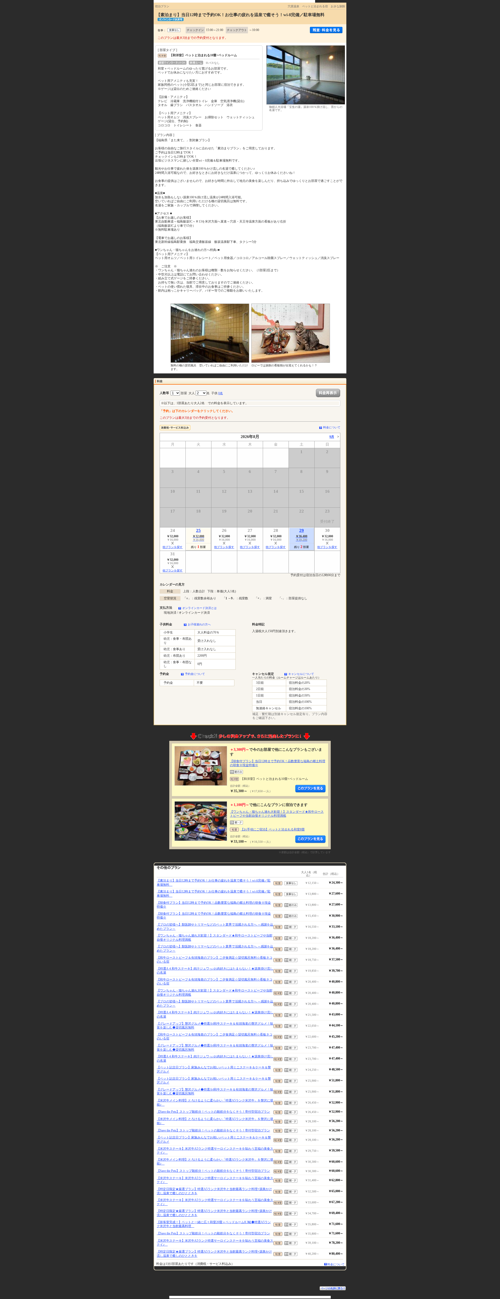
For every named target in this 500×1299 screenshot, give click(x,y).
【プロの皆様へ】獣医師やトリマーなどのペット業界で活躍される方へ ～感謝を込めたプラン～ (215, 927)
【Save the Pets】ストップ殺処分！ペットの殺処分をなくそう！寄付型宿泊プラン (213, 1111)
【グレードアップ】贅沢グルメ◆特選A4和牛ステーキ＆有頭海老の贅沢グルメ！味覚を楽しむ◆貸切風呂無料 (215, 1026)
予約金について (195, 673)
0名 (220, 393)
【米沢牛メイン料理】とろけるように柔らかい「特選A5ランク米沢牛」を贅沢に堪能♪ (215, 1102)
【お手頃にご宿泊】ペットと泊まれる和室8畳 (273, 829)
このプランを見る (310, 789)
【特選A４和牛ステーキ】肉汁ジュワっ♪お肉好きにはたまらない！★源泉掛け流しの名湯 (215, 971)
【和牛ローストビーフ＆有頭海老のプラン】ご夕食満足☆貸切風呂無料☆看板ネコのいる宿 (214, 960)
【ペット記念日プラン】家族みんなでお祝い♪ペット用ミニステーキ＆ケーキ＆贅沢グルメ (214, 1069)
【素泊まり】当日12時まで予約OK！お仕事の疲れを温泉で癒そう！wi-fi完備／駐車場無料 (214, 882)
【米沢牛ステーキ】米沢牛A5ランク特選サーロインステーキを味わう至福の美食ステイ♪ (215, 1151)
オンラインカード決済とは (199, 608)
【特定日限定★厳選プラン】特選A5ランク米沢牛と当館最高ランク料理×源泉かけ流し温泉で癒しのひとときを (214, 1191)
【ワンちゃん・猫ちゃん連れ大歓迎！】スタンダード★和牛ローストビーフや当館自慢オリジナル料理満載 (277, 814)
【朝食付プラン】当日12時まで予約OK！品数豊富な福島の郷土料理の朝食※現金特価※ (214, 905)
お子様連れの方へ (199, 624)
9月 (331, 437)
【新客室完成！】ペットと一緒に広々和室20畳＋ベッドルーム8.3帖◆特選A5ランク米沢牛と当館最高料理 (214, 1224)
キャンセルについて (301, 673)
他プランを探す (172, 547)
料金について (331, 427)
